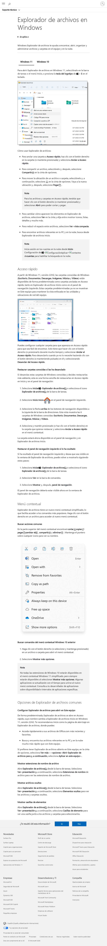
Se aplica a (24, 36)
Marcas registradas (63, 937)
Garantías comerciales (45, 865)
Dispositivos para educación (81, 843)
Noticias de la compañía (80, 891)
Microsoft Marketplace (45, 902)
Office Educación (78, 856)
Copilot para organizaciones (12, 847)
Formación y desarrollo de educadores (85, 860)
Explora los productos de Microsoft (15, 860)
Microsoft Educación (79, 838)
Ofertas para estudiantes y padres (83, 865)
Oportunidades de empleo (81, 882)
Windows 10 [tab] (43, 61)
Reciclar (40, 860)
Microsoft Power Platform (46, 906)
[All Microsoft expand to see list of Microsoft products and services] (3, 3)
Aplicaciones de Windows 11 (13, 865)
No (79, 823)
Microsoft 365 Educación (80, 851)
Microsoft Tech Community (47, 898)
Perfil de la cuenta (44, 838)
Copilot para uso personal (12, 851)
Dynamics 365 (8, 895)
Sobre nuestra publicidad (81, 937)
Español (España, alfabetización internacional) (23, 923)
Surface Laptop (8, 843)
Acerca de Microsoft (79, 886)
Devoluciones (42, 851)
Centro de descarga (44, 843)
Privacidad (32, 937)
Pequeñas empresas (10, 913)
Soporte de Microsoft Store (47, 847)
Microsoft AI (7, 882)
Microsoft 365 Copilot (10, 904)
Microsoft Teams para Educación (83, 847)
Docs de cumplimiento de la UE (14, 941)
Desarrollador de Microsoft (47, 882)
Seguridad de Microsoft (11, 886)
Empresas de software (45, 911)
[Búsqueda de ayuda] (9, 3)
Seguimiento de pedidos (46, 856)
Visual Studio (42, 915)
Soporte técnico (9, 9)
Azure (5, 891)
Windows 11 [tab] (26, 61)
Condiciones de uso (46, 937)
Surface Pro (7, 838)
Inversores (75, 900)
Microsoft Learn (43, 886)
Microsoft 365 (8, 856)
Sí (62, 823)
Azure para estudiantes (80, 869)
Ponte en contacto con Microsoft (14, 937)
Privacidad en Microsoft (80, 895)
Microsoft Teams (9, 909)
